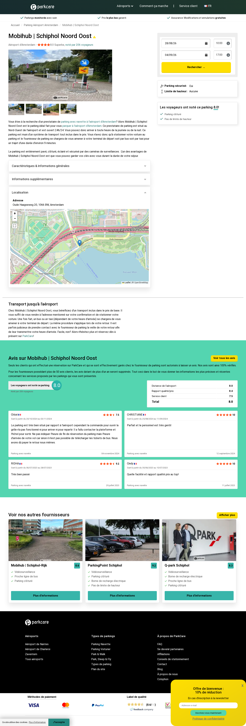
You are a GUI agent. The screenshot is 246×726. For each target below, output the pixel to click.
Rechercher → (196, 67)
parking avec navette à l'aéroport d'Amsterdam (88, 121)
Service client (188, 6)
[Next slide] (108, 72)
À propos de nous (167, 674)
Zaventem (31, 654)
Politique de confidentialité (208, 718)
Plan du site (98, 669)
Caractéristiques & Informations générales (40, 166)
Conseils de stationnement (173, 659)
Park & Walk (98, 654)
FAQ (159, 644)
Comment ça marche (154, 6)
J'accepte (59, 722)
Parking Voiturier (100, 649)
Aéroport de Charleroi (37, 649)
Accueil (15, 25)
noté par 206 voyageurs (79, 44)
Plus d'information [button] (37, 722)
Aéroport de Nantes (37, 644)
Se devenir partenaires (170, 649)
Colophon (162, 679)
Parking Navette (100, 644)
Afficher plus (227, 515)
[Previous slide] (12, 72)
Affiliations (163, 654)
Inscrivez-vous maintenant (208, 713)
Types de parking (101, 664)
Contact (162, 664)
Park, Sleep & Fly (101, 659)
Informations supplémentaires (32, 179)
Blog (160, 669)
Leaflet (127, 282)
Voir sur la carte (25, 223)
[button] (79, 243)
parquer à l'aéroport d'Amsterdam (82, 125)
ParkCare (27, 336)
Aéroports (123, 6)
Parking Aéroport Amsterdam (41, 25)
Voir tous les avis (224, 358)
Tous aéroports (34, 659)
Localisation (20, 192)
